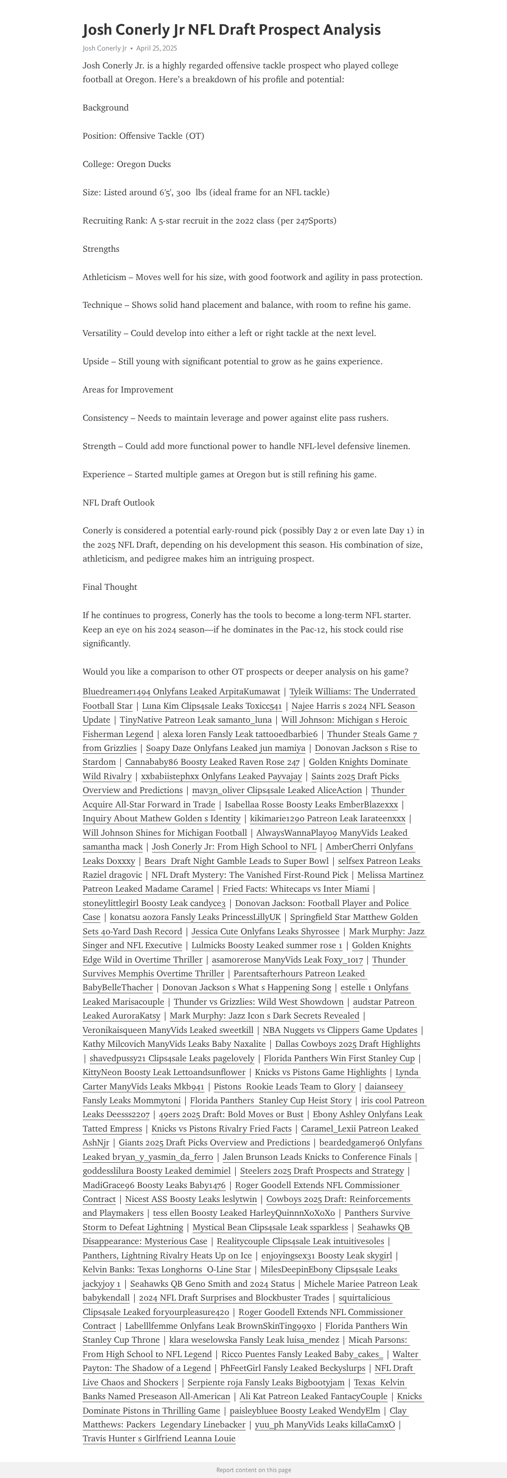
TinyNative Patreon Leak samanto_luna (196, 719)
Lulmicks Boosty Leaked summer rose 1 (267, 945)
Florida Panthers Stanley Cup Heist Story (271, 1100)
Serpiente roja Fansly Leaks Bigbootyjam (266, 1382)
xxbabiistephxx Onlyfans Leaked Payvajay (221, 776)
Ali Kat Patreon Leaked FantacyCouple (314, 1396)
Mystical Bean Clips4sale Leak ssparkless (270, 1227)
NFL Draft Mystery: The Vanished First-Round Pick (250, 874)
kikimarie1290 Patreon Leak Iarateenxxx (328, 818)
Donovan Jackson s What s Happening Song (246, 987)
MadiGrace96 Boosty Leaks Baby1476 (154, 1185)
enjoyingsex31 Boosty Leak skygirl (326, 1255)
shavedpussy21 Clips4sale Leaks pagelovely (172, 1058)
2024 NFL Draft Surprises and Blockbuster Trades (234, 1297)
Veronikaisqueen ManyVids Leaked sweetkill (168, 1029)
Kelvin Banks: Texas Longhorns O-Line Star (167, 1269)
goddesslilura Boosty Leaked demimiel (157, 1170)
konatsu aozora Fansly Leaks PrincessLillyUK (195, 916)
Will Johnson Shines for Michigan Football (165, 832)
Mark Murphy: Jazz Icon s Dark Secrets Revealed (264, 1015)
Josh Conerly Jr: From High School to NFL (234, 846)
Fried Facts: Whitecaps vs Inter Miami (296, 888)
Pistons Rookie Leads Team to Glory (284, 1086)
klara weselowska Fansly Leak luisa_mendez (254, 1339)
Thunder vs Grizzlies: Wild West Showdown (259, 1001)
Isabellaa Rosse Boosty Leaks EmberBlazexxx (311, 804)
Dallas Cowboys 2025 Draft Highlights (347, 1043)
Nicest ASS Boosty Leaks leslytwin (191, 1199)
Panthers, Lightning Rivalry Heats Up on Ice (167, 1255)
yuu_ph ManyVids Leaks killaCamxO (325, 1424)
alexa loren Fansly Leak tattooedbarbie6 (240, 734)
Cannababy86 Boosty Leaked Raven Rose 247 (212, 761)
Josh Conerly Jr (105, 48)
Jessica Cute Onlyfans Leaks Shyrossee (266, 931)
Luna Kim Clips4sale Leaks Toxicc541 (212, 705)
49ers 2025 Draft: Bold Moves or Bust (231, 1114)
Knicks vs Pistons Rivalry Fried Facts (222, 1128)
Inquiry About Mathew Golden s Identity (162, 818)
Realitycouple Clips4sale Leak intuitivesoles (300, 1241)
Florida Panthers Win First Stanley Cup (339, 1058)
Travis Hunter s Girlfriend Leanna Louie (159, 1438)
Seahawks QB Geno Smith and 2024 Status (212, 1283)
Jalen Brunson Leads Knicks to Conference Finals (317, 1156)
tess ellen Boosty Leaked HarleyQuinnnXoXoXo (244, 1212)
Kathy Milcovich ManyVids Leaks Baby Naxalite (174, 1043)
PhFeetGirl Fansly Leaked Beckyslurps (292, 1368)
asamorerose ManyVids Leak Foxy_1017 (287, 959)
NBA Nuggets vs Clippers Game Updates (340, 1029)
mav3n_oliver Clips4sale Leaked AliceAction (277, 790)
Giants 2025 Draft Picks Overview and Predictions (214, 1142)
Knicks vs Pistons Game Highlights (320, 1072)
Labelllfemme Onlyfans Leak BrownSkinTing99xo (220, 1325)
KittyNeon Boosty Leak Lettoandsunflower (164, 1072)
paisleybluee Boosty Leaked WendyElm (305, 1410)
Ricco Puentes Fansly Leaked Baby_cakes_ (302, 1354)
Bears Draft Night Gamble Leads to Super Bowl (237, 860)
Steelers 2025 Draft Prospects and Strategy (322, 1170)
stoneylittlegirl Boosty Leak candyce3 (154, 903)
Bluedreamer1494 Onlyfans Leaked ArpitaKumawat (181, 691)
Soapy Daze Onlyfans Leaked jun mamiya (225, 747)
